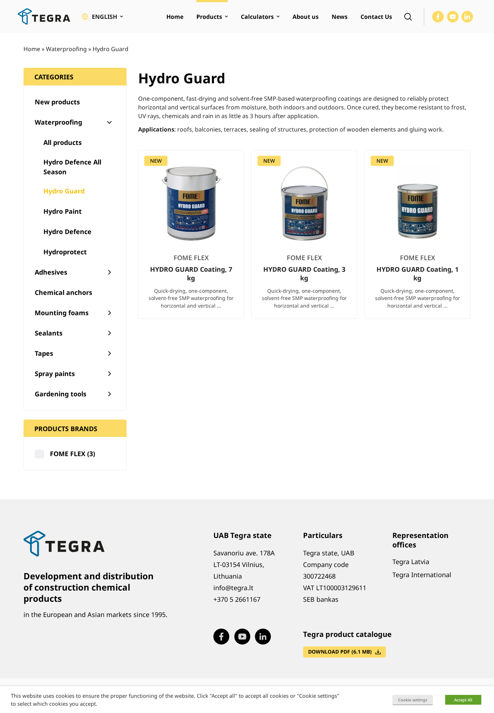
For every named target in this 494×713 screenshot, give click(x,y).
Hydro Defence (67, 231)
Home (32, 49)
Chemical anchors (63, 292)
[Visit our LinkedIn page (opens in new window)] (467, 16)
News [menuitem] (340, 17)
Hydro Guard (64, 191)
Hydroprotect (65, 251)
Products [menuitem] (209, 17)
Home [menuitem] (174, 17)
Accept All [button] (463, 699)
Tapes (44, 353)
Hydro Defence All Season (72, 167)
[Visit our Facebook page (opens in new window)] (438, 16)
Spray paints (55, 373)
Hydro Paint (62, 211)
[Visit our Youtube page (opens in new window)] (453, 16)
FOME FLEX (72, 453)
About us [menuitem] (306, 17)
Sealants (49, 333)
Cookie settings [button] (412, 699)
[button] (102, 16)
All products (62, 142)
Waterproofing (66, 49)
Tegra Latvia (410, 561)
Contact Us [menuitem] (376, 17)
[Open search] (408, 16)
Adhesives (51, 272)
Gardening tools (60, 393)
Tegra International (421, 574)
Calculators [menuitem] (257, 17)
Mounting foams (62, 312)
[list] (304, 240)
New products (57, 101)
